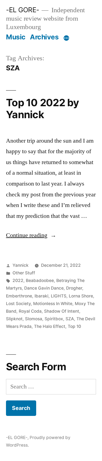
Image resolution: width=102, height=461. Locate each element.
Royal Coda (30, 311)
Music (16, 37)
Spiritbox (54, 318)
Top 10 (74, 326)
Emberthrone (19, 296)
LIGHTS (58, 296)
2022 (18, 280)
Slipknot (14, 318)
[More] (66, 38)
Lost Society (18, 303)
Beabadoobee (40, 280)
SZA (70, 318)
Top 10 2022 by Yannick (42, 108)
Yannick (21, 265)
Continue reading (31, 235)
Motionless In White (52, 303)
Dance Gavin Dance (44, 288)
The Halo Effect (49, 326)
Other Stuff (24, 272)
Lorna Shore (81, 296)
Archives (44, 37)
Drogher (74, 288)
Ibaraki (41, 296)
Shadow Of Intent (61, 311)
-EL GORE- (22, 10)
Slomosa (33, 318)
